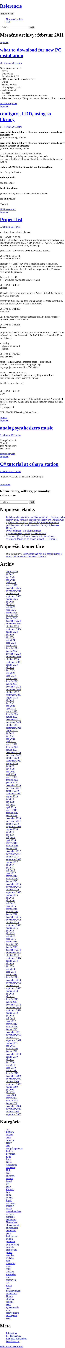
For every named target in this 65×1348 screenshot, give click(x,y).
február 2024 (12, 648)
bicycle (9, 1134)
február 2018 (12, 845)
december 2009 (13, 1076)
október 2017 (12, 856)
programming (12, 1244)
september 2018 (13, 826)
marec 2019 (11, 810)
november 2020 (13, 755)
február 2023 (12, 681)
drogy (9, 1142)
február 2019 (12, 812)
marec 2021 (11, 744)
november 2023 (13, 656)
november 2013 (13, 982)
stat (7, 1282)
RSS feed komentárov (16, 1338)
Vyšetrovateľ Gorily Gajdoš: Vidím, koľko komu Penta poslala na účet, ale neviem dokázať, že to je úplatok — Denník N (32, 525)
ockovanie (11, 1230)
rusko (8, 1266)
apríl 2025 (11, 610)
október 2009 (12, 1081)
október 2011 (12, 1037)
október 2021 (12, 725)
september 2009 (13, 1084)
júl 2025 (10, 601)
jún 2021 (10, 736)
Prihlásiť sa (11, 1333)
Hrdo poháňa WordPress (11, 1346)
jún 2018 (10, 834)
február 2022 (12, 714)
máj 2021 (10, 738)
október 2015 (12, 922)
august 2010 (12, 1056)
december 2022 (13, 686)
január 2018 (11, 848)
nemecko (10, 1216)
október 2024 (12, 626)
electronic (4, 453)
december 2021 (13, 719)
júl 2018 (10, 832)
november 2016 (13, 886)
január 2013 (11, 1002)
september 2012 (13, 1010)
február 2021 (12, 747)
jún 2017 (10, 867)
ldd (1, 209)
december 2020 (13, 752)
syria (8, 1288)
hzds (8, 1173)
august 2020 (12, 763)
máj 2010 (10, 1065)
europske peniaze (14, 1148)
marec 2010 (11, 1070)
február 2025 (12, 615)
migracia (10, 1214)
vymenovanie (12, 1307)
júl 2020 (10, 766)
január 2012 (11, 1029)
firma (8, 1159)
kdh (8, 1192)
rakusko (10, 1255)
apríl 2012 (11, 1021)
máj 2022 (10, 706)
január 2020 (11, 782)
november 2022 (13, 689)
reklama (10, 1258)
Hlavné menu (7, 14)
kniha (8, 1195)
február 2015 (12, 944)
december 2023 (13, 653)
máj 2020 (10, 771)
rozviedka (10, 1263)
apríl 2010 (11, 1067)
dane (8, 1137)
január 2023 (11, 684)
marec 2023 (11, 678)
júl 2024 (10, 634)
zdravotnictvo (12, 1312)
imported (4, 42)
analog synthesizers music (26, 428)
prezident (10, 1241)
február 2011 (12, 1048)
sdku (8, 1269)
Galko (9, 1162)
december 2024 (13, 621)
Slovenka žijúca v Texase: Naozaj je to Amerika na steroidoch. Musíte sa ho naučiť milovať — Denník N (31, 537)
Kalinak (10, 1189)
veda (8, 1304)
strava (9, 1285)
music (12, 453)
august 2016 (12, 895)
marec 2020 (11, 777)
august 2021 (12, 730)
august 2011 (12, 1043)
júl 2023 (10, 667)
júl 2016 (10, 897)
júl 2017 (10, 865)
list (7, 103)
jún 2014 (10, 966)
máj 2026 (10, 579)
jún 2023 (10, 670)
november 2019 (13, 788)
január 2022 (11, 717)
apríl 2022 (11, 708)
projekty (10, 1247)
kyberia (9, 1197)
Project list (11, 219)
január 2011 (11, 1051)
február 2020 (12, 780)
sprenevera (11, 1280)
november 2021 (13, 722)
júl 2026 (10, 574)
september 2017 (13, 859)
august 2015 (12, 928)
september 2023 (13, 662)
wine (8, 1310)
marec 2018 (11, 843)
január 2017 (11, 881)
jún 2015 (10, 933)
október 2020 (12, 758)
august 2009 (12, 1087)
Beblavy (10, 1132)
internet (9, 1178)
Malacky (10, 1206)
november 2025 (13, 590)
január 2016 (11, 914)
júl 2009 (10, 1089)
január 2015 (11, 947)
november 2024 (13, 623)
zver (8, 1318)
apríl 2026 (11, 582)
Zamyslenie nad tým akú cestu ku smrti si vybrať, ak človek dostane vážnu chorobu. (34, 555)
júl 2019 (10, 799)
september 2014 (13, 958)
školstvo (10, 1271)
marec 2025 (11, 612)
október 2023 (12, 659)
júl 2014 (10, 963)
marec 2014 (11, 974)
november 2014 (13, 952)
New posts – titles (14, 19)
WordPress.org (13, 1341)
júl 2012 (10, 1015)
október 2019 (12, 791)
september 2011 (13, 1040)
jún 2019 (10, 801)
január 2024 (11, 651)
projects (3, 417)
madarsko (10, 1203)
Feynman (10, 1153)
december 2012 (13, 1004)
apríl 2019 (11, 807)
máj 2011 (10, 1045)
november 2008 (13, 1109)
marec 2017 (11, 876)
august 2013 (12, 991)
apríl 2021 (11, 741)
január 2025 (11, 618)
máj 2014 (10, 969)
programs (12, 103)
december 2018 (13, 818)
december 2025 (13, 588)
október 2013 (12, 985)
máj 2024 (10, 640)
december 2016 (13, 884)
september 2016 (13, 892)
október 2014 (12, 955)
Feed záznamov (13, 1336)
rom (8, 1260)
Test (8, 22)
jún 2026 (10, 577)
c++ (2, 484)
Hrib (8, 1170)
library (6, 209)
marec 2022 (11, 711)
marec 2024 (11, 645)
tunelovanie (11, 1293)
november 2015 (13, 919)
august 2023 (12, 664)
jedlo (8, 1186)
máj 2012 (10, 1018)
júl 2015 (10, 930)
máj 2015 (10, 936)
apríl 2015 (11, 939)
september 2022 (13, 695)
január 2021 (11, 749)
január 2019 (11, 815)
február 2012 (12, 1026)
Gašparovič (11, 1164)
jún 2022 (10, 703)
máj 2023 (10, 673)
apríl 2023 (11, 675)
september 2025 (13, 596)
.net (8, 1129)
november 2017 (13, 854)
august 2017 (12, 862)
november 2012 (13, 1007)
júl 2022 (10, 700)
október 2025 (12, 593)
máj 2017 (10, 870)
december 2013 (13, 980)
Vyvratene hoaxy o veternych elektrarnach (26, 533)
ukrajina (10, 1299)
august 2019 (12, 796)
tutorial (7, 484)
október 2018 (12, 823)
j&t (7, 1184)
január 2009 (11, 1103)
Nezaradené (11, 1222)
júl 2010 (10, 1059)
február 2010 (12, 1073)
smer (8, 1277)
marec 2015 (11, 941)
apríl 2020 (11, 774)
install (3, 103)
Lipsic (9, 1200)
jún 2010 (10, 1062)
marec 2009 (11, 1098)
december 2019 (13, 785)
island (9, 1181)
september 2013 (13, 988)
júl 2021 (10, 733)
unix (13, 209)
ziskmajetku (11, 1315)
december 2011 (13, 1032)
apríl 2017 (11, 873)
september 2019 (13, 793)
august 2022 (12, 697)
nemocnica (11, 1219)
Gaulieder (10, 1167)
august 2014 (12, 960)
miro (19, 63)
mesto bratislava (13, 1211)
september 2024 (13, 629)
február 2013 (12, 999)
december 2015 (13, 917)
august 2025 (12, 599)
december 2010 (13, 1054)
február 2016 (12, 911)
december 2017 (13, 851)
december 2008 (13, 1106)
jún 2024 (10, 637)
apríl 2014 (11, 971)
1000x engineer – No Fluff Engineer (23, 530)
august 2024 (12, 632)
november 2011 (13, 1035)
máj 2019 (10, 804)
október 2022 (12, 692)
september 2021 (13, 727)
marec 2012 (11, 1024)
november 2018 (13, 821)
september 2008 (13, 1114)
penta (8, 1233)
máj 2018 (10, 837)
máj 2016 (10, 903)
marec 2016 (11, 908)
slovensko (11, 1274)
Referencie (11, 6)
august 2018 (12, 829)
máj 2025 (10, 607)
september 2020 (13, 760)
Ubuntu (9, 1296)
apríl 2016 (11, 906)
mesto (9, 1208)
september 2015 (13, 925)
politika (9, 1238)
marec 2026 (11, 585)
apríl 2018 (11, 840)
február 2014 (12, 977)
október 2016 (12, 889)
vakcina (9, 1301)
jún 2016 (10, 900)
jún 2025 (10, 604)
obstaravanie (12, 1227)
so (10, 209)
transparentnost (13, 1291)
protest (9, 1252)
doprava (10, 1140)
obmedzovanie (13, 1225)
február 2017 (12, 878)
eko (8, 1145)
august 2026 (12, 571)
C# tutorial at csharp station (29, 464)
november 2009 (13, 1078)
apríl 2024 (11, 642)
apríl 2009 (11, 1095)
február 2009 (12, 1100)
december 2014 (13, 950)
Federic (9, 1151)
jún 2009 (10, 1092)
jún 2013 (10, 996)
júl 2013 (10, 993)
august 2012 (12, 1013)
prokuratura (11, 1249)
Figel (8, 1156)
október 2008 (12, 1111)
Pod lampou (12, 1236)
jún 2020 (10, 769)
